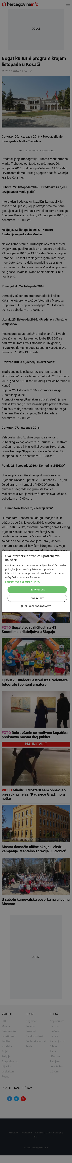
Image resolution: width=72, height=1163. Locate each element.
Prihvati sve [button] (37, 589)
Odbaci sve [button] (37, 598)
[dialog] (36, 581)
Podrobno (35, 577)
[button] (36, 582)
